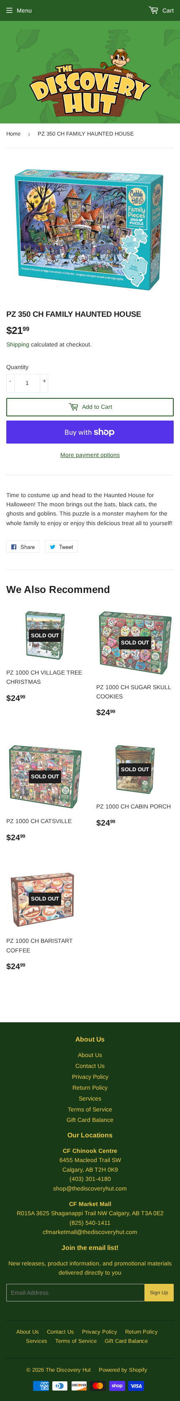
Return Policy (90, 1087)
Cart (167, 10)
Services (90, 1098)
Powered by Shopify (123, 1370)
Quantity (17, 367)
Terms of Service (90, 1109)
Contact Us (90, 1065)
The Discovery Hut (68, 1370)
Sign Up (159, 1293)
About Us (90, 1055)
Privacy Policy (90, 1076)
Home (13, 134)
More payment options (90, 455)
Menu (24, 10)
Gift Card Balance (90, 1119)
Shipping (17, 344)
